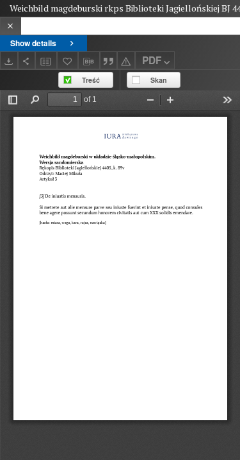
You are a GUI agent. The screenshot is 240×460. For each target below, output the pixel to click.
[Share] (27, 60)
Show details (33, 43)
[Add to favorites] (68, 60)
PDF (151, 60)
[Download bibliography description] (89, 60)
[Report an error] (126, 60)
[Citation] (109, 60)
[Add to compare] (46, 60)
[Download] (9, 60)
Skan (158, 80)
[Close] (10, 26)
